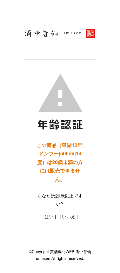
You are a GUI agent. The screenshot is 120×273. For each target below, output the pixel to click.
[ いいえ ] (69, 216)
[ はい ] (49, 216)
